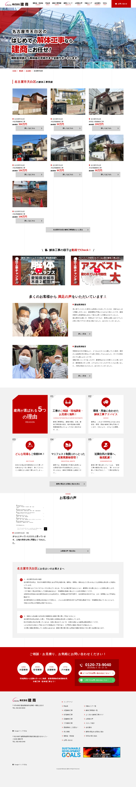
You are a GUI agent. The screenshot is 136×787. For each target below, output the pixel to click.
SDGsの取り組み (91, 736)
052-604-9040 (20, 708)
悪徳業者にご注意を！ (71, 727)
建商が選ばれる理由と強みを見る (68, 484)
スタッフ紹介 (90, 723)
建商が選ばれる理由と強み (95, 731)
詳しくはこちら (30, 128)
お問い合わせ (68, 740)
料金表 (66, 706)
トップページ (68, 702)
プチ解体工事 (68, 723)
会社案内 (89, 727)
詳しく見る (82, 334)
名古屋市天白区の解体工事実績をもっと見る (68, 229)
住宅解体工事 (68, 714)
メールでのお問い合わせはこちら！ (97, 673)
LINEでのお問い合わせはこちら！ (97, 680)
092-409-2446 (20, 741)
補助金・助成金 (69, 736)
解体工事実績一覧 (92, 710)
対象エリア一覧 (91, 706)
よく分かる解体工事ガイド (95, 714)
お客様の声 (89, 719)
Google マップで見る (21, 731)
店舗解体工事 (68, 719)
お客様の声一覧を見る (68, 551)
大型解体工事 (68, 710)
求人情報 (67, 731)
